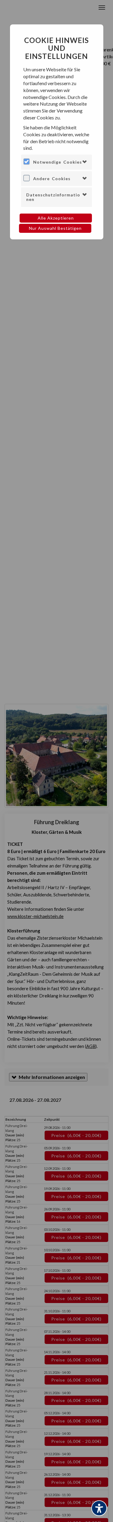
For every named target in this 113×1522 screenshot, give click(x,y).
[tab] (56, 162)
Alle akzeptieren (56, 217)
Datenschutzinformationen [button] (53, 197)
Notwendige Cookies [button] (57, 162)
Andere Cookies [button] (52, 178)
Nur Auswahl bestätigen (55, 228)
